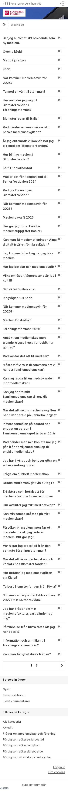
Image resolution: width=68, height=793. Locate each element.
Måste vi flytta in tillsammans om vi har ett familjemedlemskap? (32, 367)
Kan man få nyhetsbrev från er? (32, 654)
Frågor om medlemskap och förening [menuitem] (29, 733)
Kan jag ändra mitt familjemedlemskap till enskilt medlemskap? (32, 396)
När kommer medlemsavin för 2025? (32, 206)
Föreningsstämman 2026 (32, 329)
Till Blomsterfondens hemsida (23, 3)
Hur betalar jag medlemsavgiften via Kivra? (32, 575)
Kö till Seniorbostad (32, 168)
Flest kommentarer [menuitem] (16, 701)
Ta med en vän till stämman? (32, 91)
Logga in (59, 767)
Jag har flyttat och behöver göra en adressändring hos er (32, 463)
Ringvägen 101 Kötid (32, 298)
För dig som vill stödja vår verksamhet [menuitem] (27, 757)
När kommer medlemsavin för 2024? (32, 80)
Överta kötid (32, 51)
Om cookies (56, 772)
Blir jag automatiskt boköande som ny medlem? (32, 40)
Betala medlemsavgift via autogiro (32, 483)
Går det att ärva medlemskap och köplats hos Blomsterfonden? (32, 561)
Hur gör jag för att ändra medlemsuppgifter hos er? (32, 228)
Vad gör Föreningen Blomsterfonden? (32, 192)
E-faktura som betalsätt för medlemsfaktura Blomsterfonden (32, 494)
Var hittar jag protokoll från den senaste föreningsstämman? (32, 548)
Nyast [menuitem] (7, 689)
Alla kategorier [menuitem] (12, 721)
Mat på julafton (32, 60)
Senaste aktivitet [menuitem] (14, 695)
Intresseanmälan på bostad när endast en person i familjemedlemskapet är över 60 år (32, 428)
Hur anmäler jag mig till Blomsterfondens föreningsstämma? (32, 105)
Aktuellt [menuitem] (8, 727)
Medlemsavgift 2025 (32, 217)
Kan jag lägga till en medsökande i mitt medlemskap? (32, 380)
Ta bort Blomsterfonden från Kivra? (32, 586)
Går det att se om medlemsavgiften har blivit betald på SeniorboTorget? (32, 412)
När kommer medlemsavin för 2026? (32, 309)
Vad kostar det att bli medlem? (32, 356)
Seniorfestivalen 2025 (32, 289)
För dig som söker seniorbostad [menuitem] (23, 739)
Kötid (32, 69)
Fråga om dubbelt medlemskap (32, 474)
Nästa (62, 666)
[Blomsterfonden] (4, 24)
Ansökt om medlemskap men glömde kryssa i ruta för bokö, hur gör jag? (32, 342)
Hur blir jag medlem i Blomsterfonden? (32, 157)
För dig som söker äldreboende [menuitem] (23, 751)
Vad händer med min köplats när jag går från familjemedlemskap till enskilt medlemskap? (32, 446)
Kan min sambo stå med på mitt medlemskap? (32, 516)
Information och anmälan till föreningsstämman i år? (32, 643)
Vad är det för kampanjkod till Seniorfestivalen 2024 (32, 179)
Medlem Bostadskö (32, 320)
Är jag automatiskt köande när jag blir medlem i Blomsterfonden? (32, 143)
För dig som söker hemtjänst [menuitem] (21, 745)
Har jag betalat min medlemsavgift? (32, 267)
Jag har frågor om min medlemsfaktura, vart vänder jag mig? (32, 613)
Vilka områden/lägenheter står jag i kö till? (32, 278)
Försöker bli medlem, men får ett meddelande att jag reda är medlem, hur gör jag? (32, 532)
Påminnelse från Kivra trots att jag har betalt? (32, 629)
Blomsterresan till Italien (32, 118)
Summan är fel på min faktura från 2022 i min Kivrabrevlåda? (32, 597)
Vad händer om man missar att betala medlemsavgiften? (32, 129)
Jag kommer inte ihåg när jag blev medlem (32, 255)
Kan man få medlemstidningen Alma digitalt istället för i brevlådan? (32, 242)
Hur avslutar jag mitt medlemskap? (32, 505)
